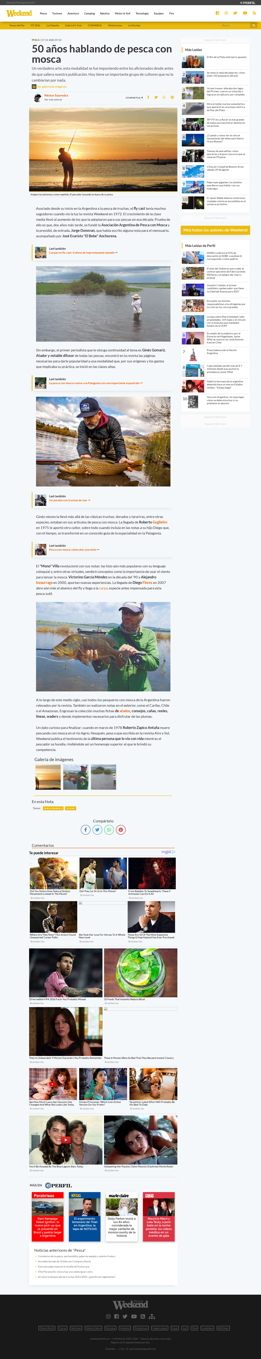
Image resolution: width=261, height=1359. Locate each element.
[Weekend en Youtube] (134, 1316)
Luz (185, 1328)
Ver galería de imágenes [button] (51, 86)
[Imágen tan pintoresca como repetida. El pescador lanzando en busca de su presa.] (48, 777)
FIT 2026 (35, 25)
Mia (194, 1328)
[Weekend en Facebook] (116, 1316)
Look (175, 1328)
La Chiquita (53, 25)
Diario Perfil (47, 1328)
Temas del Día (16, 25)
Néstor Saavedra (56, 95)
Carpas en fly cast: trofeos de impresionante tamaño (82, 252)
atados (125, 711)
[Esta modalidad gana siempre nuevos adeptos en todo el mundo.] (103, 777)
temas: (37, 808)
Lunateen (207, 1328)
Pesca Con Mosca (53, 808)
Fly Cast (70, 808)
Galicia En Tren (73, 25)
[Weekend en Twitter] (125, 1316)
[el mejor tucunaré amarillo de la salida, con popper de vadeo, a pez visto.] (75, 777)
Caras (62, 1328)
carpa (103, 588)
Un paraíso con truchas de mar (68, 500)
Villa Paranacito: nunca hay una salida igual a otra (65, 1271)
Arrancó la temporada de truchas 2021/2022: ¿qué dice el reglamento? (76, 1276)
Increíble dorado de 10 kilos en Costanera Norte (64, 1261)
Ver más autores (53, 99)
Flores (147, 582)
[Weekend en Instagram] (108, 1316)
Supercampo (160, 1328)
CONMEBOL (95, 25)
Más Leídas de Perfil (200, 246)
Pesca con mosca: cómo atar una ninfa (72, 549)
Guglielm (160, 522)
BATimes (223, 1328)
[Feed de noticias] (143, 1316)
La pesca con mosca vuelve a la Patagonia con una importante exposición (94, 383)
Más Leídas (193, 50)
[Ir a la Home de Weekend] (130, 1305)
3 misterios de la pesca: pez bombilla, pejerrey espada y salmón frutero (76, 1256)
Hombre (125, 1328)
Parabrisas (141, 1328)
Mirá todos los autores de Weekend (215, 230)
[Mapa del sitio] (152, 1316)
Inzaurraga (44, 582)
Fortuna (110, 1328)
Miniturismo (115, 25)
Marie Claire (93, 1328)
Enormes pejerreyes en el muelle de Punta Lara (63, 1266)
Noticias (76, 1328)
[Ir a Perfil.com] (247, 2)
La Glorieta (134, 25)
